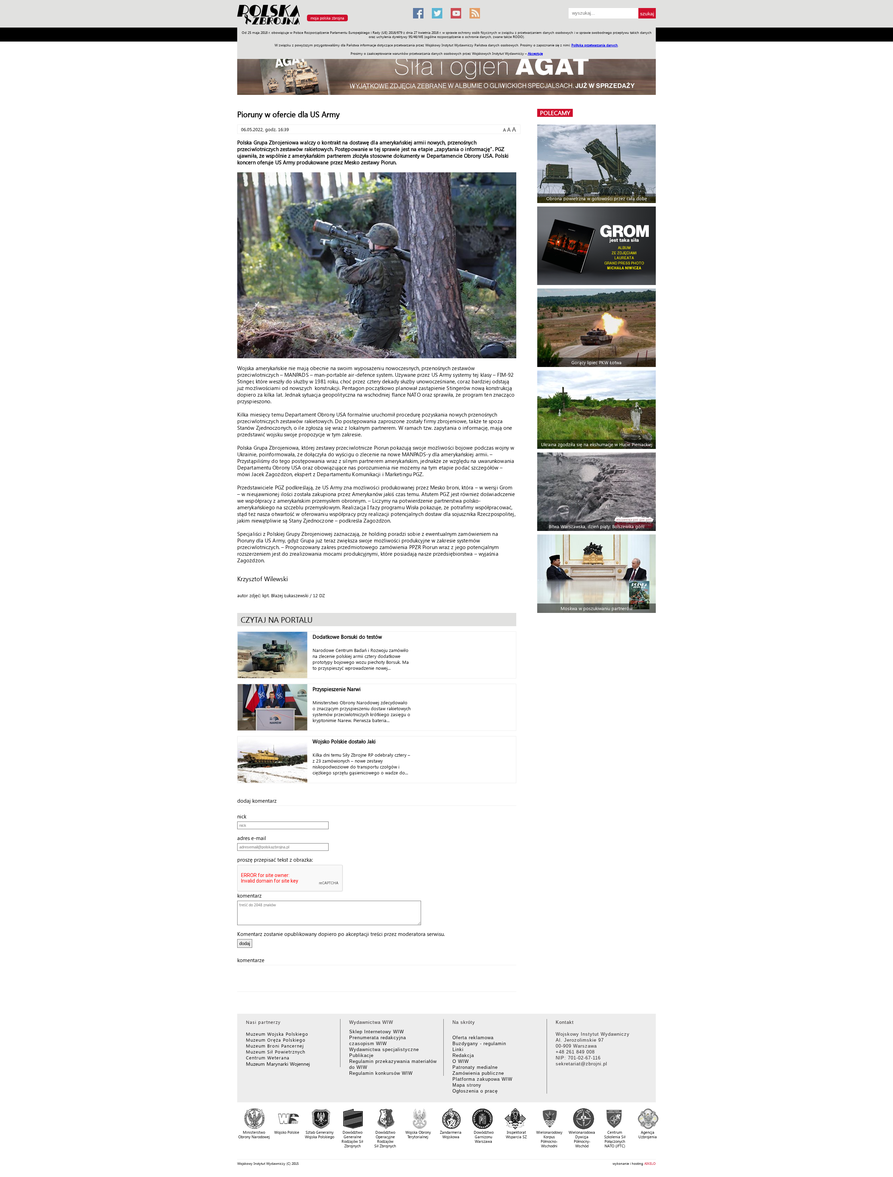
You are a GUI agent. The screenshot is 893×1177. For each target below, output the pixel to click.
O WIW (460, 1061)
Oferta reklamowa (473, 1037)
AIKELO (650, 1163)
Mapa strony (466, 1085)
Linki (458, 1049)
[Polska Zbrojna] (321, 25)
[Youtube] (456, 13)
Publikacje (361, 1055)
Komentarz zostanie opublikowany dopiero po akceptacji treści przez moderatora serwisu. (341, 933)
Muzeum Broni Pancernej (275, 1046)
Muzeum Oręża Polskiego (276, 1040)
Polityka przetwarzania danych (594, 45)
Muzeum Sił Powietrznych (275, 1052)
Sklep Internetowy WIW (376, 1031)
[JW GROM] (597, 246)
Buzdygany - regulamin (479, 1043)
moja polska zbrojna (327, 18)
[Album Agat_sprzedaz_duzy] (446, 71)
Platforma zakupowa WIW (482, 1079)
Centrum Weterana (268, 1057)
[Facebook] (418, 13)
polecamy (555, 113)
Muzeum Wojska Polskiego (277, 1034)
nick (243, 816)
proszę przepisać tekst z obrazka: (277, 859)
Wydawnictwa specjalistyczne (384, 1049)
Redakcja (463, 1055)
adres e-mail (253, 837)
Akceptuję (535, 53)
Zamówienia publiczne (478, 1073)
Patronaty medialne (475, 1067)
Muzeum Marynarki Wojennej (278, 1063)
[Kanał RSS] (475, 13)
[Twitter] (437, 13)
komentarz (251, 895)
